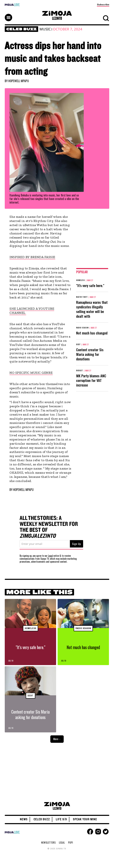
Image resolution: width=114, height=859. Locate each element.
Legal (50, 555)
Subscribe (103, 4)
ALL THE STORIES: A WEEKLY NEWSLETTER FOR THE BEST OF (49, 527)
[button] (57, 15)
